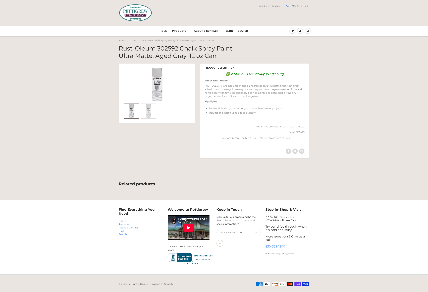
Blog (229, 30)
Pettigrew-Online (138, 283)
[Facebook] (220, 243)
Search (243, 30)
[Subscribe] (256, 232)
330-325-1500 (299, 6)
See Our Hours (269, 6)
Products (179, 30)
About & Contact (206, 30)
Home (163, 30)
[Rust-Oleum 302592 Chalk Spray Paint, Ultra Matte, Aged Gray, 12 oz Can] (157, 84)
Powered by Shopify (161, 283)
